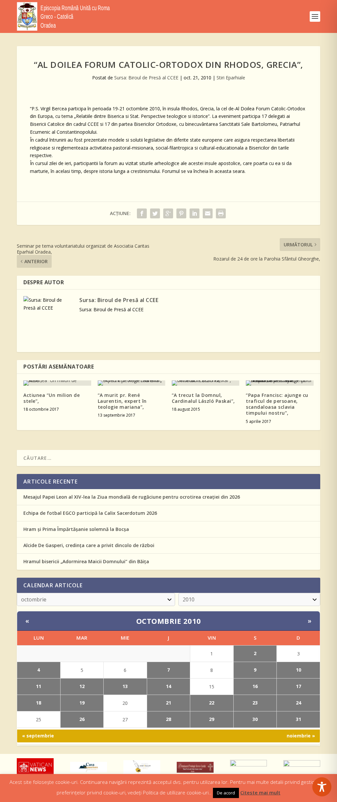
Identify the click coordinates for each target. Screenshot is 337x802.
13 (125, 686)
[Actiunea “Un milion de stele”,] (57, 383)
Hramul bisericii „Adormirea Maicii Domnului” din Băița (86, 561)
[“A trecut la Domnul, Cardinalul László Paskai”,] (205, 383)
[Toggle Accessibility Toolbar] (322, 787)
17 (298, 686)
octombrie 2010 (168, 621)
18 (38, 703)
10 (298, 670)
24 (298, 703)
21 (168, 703)
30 (255, 719)
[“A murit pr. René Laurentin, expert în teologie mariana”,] (131, 383)
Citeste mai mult (260, 792)
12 (82, 686)
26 (82, 719)
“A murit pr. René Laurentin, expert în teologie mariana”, (122, 401)
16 (255, 686)
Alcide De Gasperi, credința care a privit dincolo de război (88, 545)
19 (82, 703)
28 (168, 719)
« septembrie (38, 736)
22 (211, 703)
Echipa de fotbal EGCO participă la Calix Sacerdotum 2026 (90, 513)
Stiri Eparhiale (231, 77)
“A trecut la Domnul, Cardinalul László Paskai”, (203, 398)
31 (298, 719)
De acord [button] (226, 793)
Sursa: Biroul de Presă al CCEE (146, 77)
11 (38, 686)
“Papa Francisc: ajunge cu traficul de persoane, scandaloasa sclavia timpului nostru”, (277, 404)
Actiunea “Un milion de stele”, (51, 398)
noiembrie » (301, 736)
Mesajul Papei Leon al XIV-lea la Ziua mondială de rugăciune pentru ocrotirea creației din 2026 (131, 497)
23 (255, 703)
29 (211, 719)
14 (168, 686)
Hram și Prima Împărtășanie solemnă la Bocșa (76, 529)
